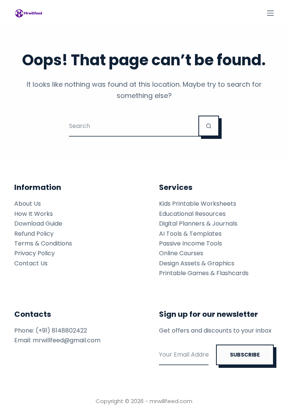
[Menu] (270, 13)
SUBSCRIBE (245, 354)
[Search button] (208, 126)
